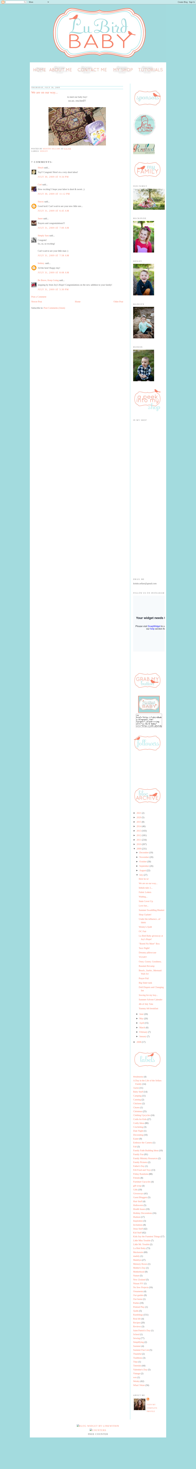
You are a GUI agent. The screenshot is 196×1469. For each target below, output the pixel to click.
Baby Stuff (138, 1091)
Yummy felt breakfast (148, 1008)
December (144, 852)
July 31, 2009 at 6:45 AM (53, 211)
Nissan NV (138, 1283)
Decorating (138, 1135)
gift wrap (137, 1186)
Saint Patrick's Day (141, 1330)
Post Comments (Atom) (54, 308)
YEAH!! (143, 957)
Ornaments (138, 1291)
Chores (136, 1107)
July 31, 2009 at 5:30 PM (53, 289)
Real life (137, 1319)
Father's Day (139, 1166)
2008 (139, 1042)
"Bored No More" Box (149, 943)
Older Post (118, 301)
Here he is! (144, 879)
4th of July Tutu (146, 1004)
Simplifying (138, 1342)
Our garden (138, 1295)
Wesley (44, 151)
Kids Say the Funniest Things (146, 1236)
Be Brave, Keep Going (48, 280)
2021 (139, 813)
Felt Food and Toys (142, 1170)
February (143, 1032)
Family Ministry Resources (145, 1158)
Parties (136, 1303)
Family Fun (138, 1154)
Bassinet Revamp (147, 966)
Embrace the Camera (142, 1142)
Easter (136, 1139)
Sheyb (40, 167)
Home (77, 301)
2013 (139, 831)
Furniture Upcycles (142, 1182)
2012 (139, 835)
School (136, 1334)
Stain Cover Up (146, 901)
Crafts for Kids (140, 1119)
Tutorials (137, 1365)
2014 (139, 826)
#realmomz (138, 1076)
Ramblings (138, 1315)
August (142, 870)
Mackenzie (138, 1252)
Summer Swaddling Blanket (151, 910)
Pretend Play (139, 1307)
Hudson (136, 1217)
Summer (137, 1346)
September (144, 866)
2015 (139, 822)
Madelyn (137, 1260)
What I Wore (139, 1385)
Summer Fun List (141, 1350)
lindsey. (41, 263)
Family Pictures (140, 1162)
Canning (137, 1099)
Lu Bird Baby (139, 1248)
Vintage (136, 1373)
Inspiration (138, 1221)
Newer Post (36, 301)
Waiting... (143, 896)
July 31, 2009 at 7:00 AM (53, 228)
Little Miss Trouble (141, 1240)
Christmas (137, 1111)
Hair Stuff (137, 1201)
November (144, 857)
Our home (137, 1299)
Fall (135, 1146)
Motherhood (138, 1272)
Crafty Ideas (138, 1123)
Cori (40, 184)
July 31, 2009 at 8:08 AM (53, 272)
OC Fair (142, 931)
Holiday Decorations (142, 1213)
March (142, 1027)
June (141, 1014)
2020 (139, 817)
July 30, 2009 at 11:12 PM (54, 194)
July (141, 875)
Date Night (138, 1131)
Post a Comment (38, 297)
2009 (139, 848)
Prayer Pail (144, 978)
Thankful (137, 1354)
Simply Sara (43, 235)
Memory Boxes (140, 1264)
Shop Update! (145, 914)
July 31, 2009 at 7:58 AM (53, 255)
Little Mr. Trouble (141, 1244)
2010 (139, 844)
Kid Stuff (137, 1232)
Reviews (137, 1326)
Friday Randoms (140, 1174)
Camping (137, 1096)
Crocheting (138, 1127)
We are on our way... (148, 883)
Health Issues (139, 1209)
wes (135, 1377)
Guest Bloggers (140, 1197)
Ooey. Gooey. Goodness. (150, 961)
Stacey (41, 201)
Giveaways (138, 1193)
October (143, 861)
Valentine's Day (140, 1369)
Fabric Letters (145, 892)
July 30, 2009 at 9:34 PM (53, 177)
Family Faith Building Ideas (145, 1150)
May (141, 1018)
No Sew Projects (140, 1287)
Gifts (135, 1189)
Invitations (138, 1225)
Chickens (137, 1103)
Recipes (136, 1322)
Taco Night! (144, 948)
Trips (135, 1362)
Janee (40, 218)
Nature (136, 1275)
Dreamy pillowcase (147, 952)
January (143, 1036)
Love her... (144, 905)
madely (136, 1256)
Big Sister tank (145, 983)
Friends (136, 1178)
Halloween (138, 1205)
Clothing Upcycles (141, 1115)
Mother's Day (139, 1268)
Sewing (136, 1338)
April (142, 1023)
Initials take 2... (146, 888)
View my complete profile (152, 1408)
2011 (139, 840)
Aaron (136, 1088)
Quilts (136, 1311)
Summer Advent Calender (150, 999)
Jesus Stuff (138, 1229)
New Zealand (139, 1279)
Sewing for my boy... (148, 995)
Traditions (137, 1358)
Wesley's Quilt (145, 927)
